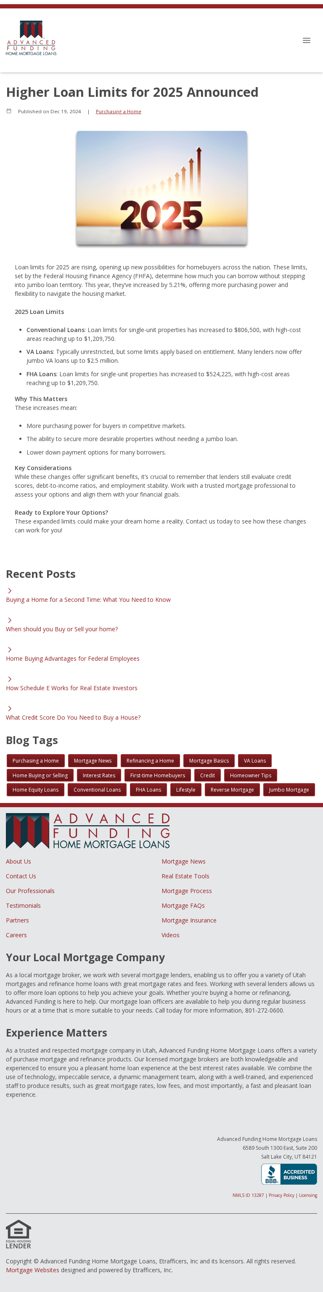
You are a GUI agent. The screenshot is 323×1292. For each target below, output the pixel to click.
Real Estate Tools (185, 876)
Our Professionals (30, 891)
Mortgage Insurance (189, 920)
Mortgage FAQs (183, 905)
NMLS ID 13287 (248, 1195)
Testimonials (23, 905)
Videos (171, 935)
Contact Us (21, 876)
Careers (16, 935)
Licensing (308, 1195)
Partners (17, 920)
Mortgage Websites (32, 1270)
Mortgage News (184, 861)
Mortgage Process (187, 891)
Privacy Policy (281, 1195)
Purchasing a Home (118, 111)
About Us (18, 861)
